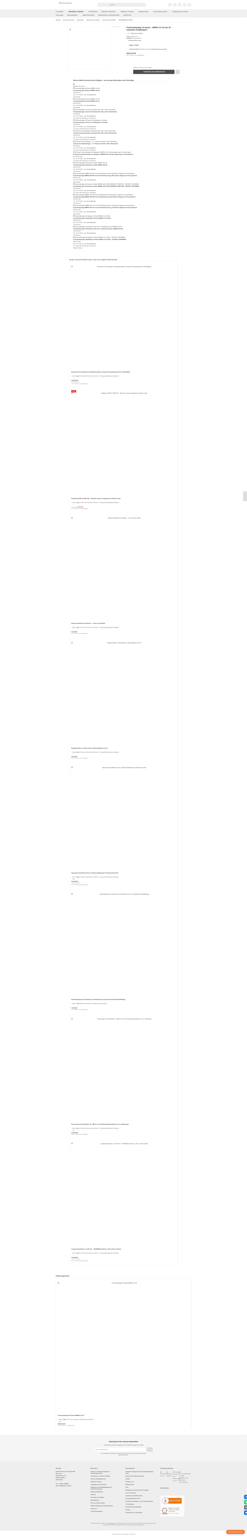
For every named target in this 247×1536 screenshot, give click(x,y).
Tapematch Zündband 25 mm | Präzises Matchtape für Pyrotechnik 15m (94, 873)
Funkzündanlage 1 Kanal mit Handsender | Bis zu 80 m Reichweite (95, 111)
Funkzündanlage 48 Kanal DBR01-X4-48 (86, 90)
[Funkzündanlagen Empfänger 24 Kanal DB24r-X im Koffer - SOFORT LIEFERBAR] (99, 237)
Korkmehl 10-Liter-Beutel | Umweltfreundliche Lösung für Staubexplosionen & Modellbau (100, 372)
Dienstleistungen (88, 15)
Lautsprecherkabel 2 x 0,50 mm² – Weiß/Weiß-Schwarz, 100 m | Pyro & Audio (96, 1249)
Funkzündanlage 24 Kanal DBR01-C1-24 (71, 1415)
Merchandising (72, 15)
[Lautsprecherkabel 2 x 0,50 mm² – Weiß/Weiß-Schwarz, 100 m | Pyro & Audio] (123, 1195)
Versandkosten (140, 55)
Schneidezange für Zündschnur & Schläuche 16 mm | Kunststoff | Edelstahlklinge (98, 999)
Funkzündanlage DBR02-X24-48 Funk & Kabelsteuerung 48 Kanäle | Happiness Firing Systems (104, 197)
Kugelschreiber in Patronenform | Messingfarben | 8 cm (89, 748)
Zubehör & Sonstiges (108, 11)
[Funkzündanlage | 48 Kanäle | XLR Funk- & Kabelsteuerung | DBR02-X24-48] (97, 226)
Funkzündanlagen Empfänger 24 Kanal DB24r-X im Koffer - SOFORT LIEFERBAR (99, 239)
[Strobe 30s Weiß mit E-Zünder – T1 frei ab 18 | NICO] (123, 569)
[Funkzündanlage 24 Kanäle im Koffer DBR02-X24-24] (90, 163)
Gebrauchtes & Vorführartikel (109, 15)
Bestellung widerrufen (235, 1532)
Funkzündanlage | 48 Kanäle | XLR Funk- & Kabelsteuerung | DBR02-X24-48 (98, 229)
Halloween (59, 11)
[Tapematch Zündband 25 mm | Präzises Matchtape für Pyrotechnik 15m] (123, 819)
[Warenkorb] (184, 5)
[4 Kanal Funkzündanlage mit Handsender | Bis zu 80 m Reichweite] (94, 131)
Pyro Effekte (93, 11)
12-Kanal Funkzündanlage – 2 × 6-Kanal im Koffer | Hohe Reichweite (95, 143)
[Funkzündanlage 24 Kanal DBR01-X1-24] (86, 99)
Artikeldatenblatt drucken (134, 40)
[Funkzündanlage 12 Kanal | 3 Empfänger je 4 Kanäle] (90, 120)
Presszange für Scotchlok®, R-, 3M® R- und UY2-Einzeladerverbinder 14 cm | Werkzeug (100, 1124)
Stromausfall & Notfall (180, 11)
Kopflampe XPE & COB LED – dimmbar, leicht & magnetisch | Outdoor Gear (96, 498)
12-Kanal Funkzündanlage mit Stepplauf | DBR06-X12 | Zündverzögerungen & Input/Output (103, 154)
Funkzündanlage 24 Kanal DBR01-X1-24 (86, 101)
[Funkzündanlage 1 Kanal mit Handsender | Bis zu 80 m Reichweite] (94, 109)
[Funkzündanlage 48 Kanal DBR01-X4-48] (86, 88)
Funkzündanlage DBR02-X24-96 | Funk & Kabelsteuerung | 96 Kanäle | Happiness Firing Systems (105, 175)
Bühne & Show (143, 11)
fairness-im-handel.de (174, 1513)
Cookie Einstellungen (96, 1511)
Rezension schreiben (137, 33)
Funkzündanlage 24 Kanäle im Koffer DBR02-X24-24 (90, 165)
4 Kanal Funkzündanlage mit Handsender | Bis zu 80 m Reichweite (95, 133)
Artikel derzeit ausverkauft (159, 49)
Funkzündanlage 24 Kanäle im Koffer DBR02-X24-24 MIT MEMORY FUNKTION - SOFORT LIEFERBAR (106, 186)
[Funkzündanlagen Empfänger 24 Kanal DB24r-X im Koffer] (91, 216)
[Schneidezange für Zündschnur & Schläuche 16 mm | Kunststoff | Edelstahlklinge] (123, 945)
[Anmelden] (175, 5)
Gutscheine (59, 15)
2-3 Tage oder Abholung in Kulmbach (109, 376)
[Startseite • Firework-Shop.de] (65, 3)
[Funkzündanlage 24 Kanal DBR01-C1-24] (123, 1347)
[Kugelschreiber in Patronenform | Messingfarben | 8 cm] (123, 694)
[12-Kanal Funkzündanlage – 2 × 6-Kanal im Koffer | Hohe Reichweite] (95, 141)
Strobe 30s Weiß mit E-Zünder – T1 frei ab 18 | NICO (88, 623)
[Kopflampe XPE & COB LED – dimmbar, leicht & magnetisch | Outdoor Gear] (123, 444)
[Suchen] (144, 5)
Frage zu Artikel (134, 45)
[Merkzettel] (180, 5)
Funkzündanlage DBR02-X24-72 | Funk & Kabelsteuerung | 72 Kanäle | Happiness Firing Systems (105, 207)
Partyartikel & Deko (160, 11)
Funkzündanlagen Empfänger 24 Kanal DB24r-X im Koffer (92, 218)
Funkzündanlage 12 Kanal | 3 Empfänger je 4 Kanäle (90, 122)
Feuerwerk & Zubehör (75, 11)
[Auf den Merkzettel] (178, 72)
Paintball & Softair (127, 11)
